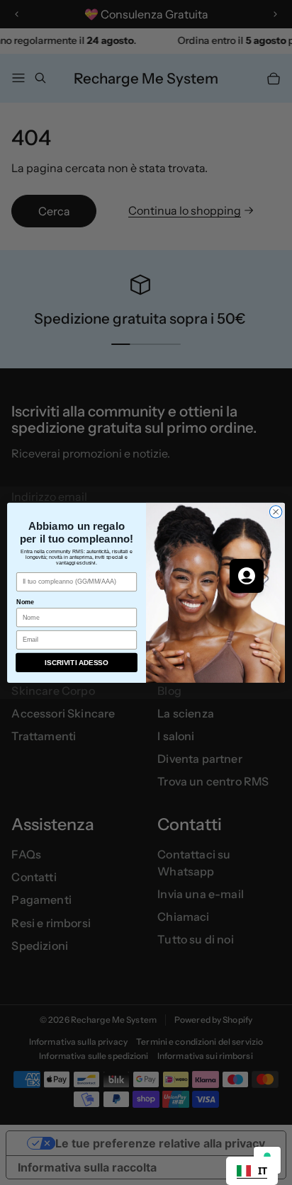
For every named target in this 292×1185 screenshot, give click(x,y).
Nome (25, 601)
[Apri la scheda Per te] (247, 576)
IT (262, 1170)
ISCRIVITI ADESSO (76, 662)
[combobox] (252, 1171)
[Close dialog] (275, 512)
